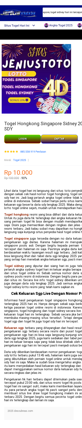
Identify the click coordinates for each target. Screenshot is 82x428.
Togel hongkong (16, 214)
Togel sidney (14, 266)
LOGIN (23, 138)
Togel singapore (16, 238)
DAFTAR (59, 138)
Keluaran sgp (14, 328)
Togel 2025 (19, 160)
